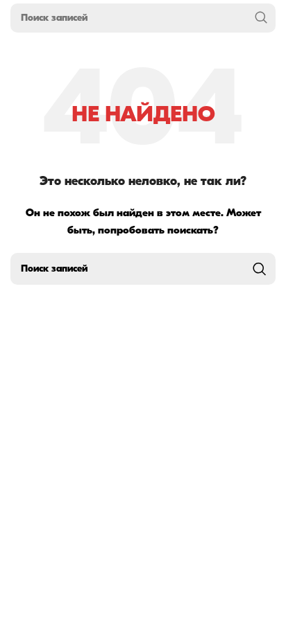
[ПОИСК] (261, 18)
